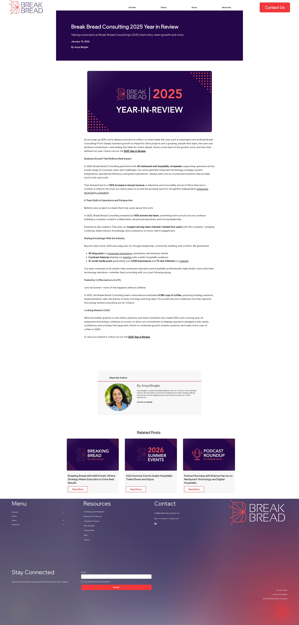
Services (15, 512)
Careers (87, 540)
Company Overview (91, 521)
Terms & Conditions (279, 594)
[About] (63, 520)
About (14, 520)
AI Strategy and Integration (94, 512)
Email (84, 572)
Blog (86, 535)
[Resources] (63, 525)
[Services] (63, 512)
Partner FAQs (89, 530)
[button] (237, 7)
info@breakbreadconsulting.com (167, 513)
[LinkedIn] (155, 523)
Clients (14, 516)
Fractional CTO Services (92, 516)
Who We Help (89, 526)
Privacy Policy (281, 590)
